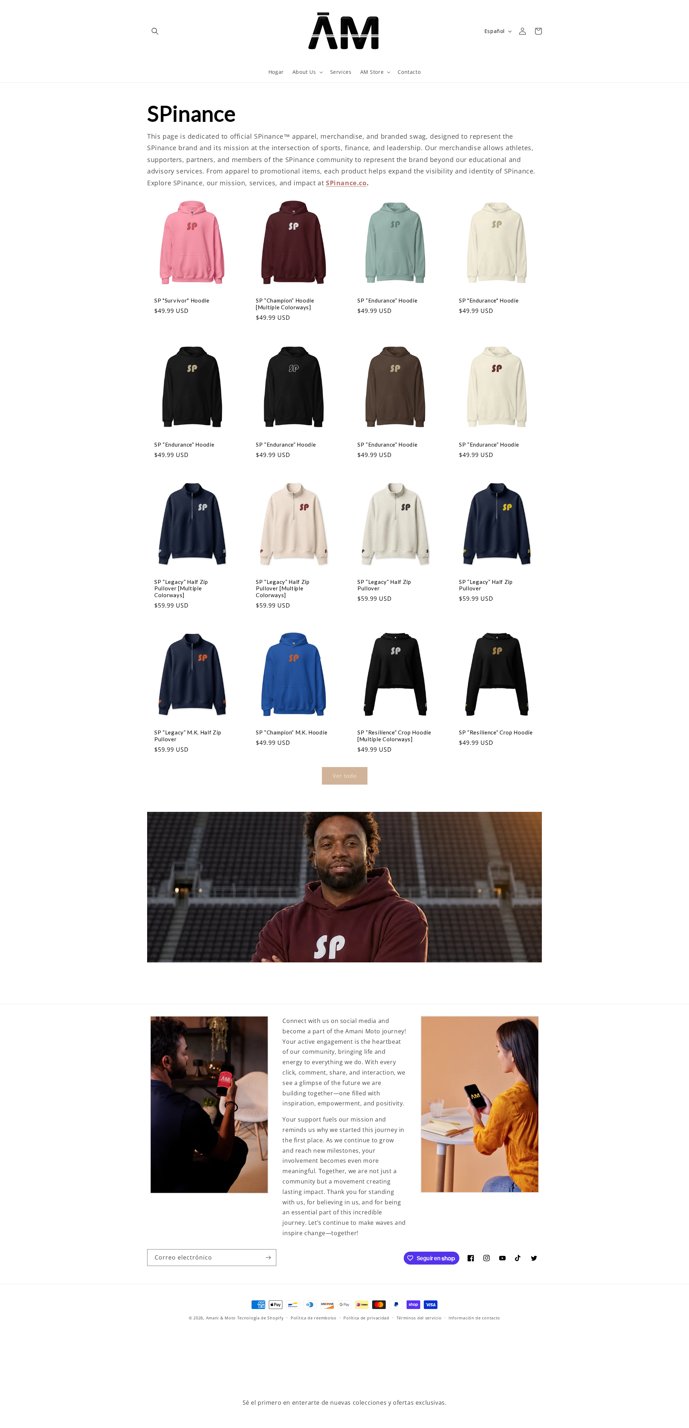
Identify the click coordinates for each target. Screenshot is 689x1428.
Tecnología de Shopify (260, 1317)
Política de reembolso (314, 1317)
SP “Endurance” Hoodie (387, 300)
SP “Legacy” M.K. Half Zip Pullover (187, 735)
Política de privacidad (366, 1317)
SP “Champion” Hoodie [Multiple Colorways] (285, 303)
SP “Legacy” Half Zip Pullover (384, 585)
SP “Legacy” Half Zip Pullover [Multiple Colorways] (181, 589)
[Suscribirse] (268, 1257)
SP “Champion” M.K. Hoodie (291, 732)
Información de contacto (474, 1317)
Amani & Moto (221, 1317)
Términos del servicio (419, 1317)
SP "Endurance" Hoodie (489, 300)
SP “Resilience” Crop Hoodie (496, 732)
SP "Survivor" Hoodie (182, 300)
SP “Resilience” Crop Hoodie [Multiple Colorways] (394, 735)
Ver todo (345, 775)
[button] (155, 31)
